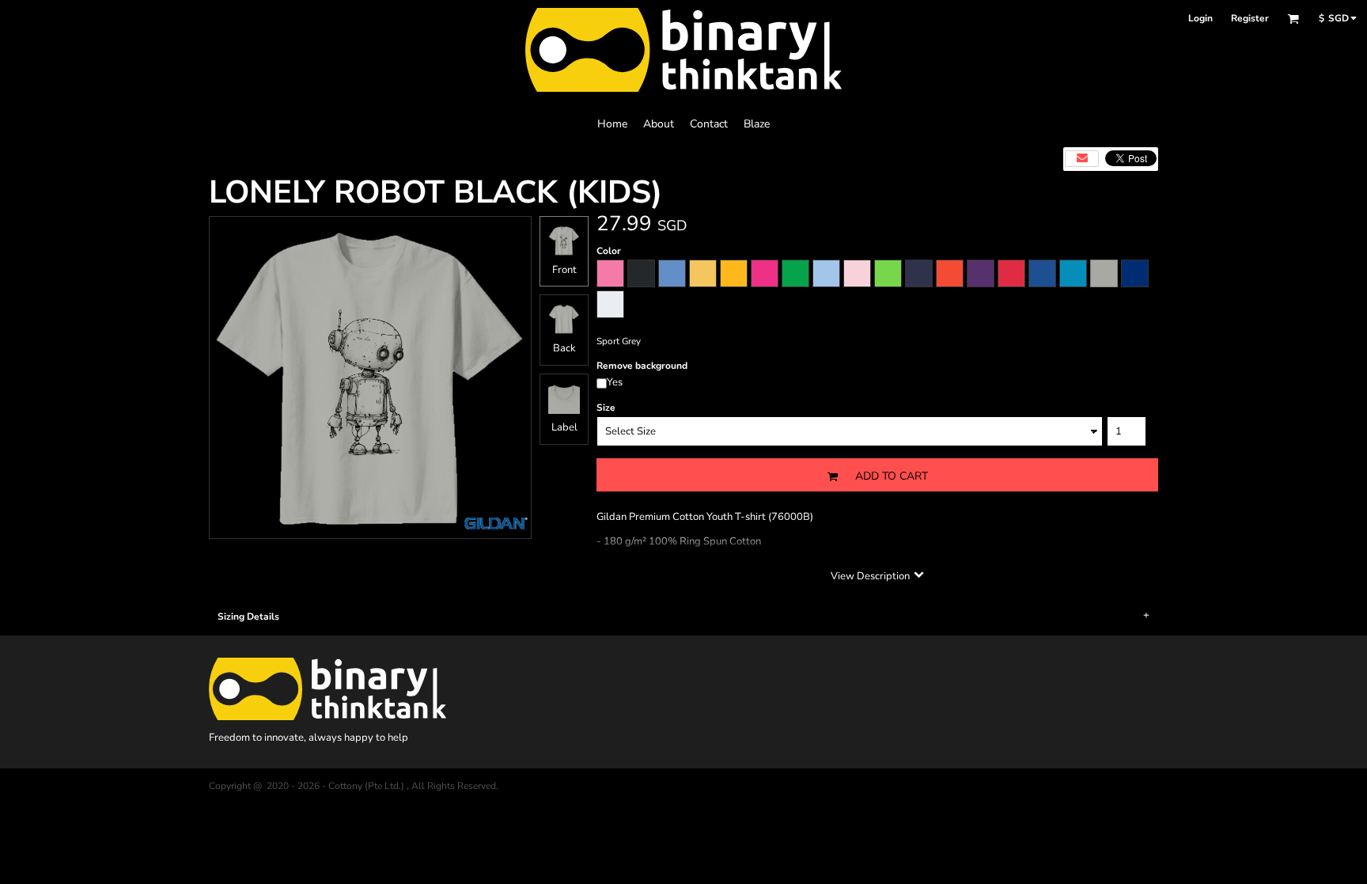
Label (564, 427)
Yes (615, 382)
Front (564, 270)
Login (1200, 18)
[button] (1293, 19)
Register (1250, 18)
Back (564, 348)
